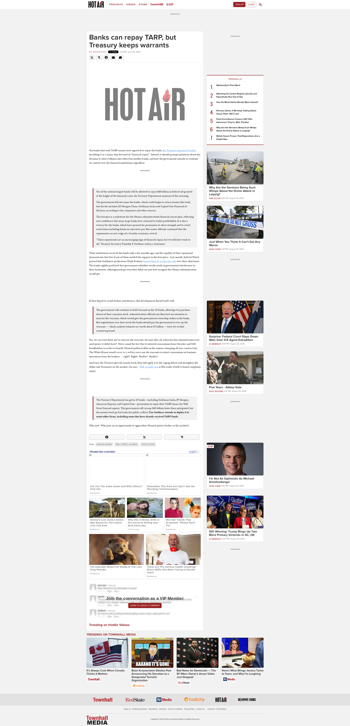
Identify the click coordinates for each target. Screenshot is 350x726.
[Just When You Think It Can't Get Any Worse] (235, 222)
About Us (127, 709)
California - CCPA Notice (217, 709)
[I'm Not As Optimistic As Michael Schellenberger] (235, 459)
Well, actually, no (148, 367)
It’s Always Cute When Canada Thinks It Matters (105, 672)
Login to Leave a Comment (145, 605)
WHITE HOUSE (148, 444)
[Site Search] (260, 4)
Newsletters (153, 709)
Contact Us (200, 709)
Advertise (162, 709)
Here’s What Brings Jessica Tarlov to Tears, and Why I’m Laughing (243, 672)
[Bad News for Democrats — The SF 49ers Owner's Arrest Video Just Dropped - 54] (197, 653)
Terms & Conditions (175, 709)
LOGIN (251, 4)
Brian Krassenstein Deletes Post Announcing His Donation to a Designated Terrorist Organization (151, 675)
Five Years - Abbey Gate (225, 387)
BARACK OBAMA (104, 444)
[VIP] (170, 4)
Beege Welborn (216, 391)
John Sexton (214, 198)
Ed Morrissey (98, 52)
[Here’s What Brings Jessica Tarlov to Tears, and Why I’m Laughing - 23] (243, 653)
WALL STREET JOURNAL (127, 444)
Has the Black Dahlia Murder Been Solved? (237, 102)
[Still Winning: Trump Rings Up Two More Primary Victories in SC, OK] (235, 512)
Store (143, 4)
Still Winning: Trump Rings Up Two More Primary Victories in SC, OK (233, 533)
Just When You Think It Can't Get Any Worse (234, 243)
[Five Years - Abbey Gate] (235, 367)
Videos (131, 4)
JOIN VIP (239, 4)
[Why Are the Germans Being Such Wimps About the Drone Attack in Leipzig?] (235, 167)
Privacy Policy (189, 709)
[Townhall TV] (157, 4)
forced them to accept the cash (159, 261)
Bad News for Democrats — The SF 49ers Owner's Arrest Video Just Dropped (196, 674)
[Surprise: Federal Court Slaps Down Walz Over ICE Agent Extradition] (235, 317)
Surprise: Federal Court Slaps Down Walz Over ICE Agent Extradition (233, 338)
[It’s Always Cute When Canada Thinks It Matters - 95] (107, 653)
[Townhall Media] (97, 720)
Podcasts (116, 4)
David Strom (215, 249)
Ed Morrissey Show (139, 709)
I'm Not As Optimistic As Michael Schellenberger (231, 480)
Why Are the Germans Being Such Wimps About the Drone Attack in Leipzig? (232, 191)
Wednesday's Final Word (228, 85)
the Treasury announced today (179, 150)
